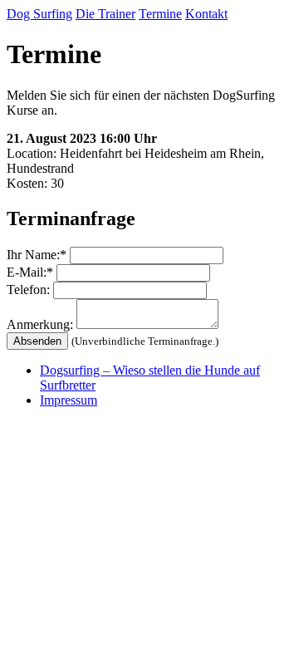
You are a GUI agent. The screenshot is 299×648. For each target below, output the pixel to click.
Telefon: (28, 289)
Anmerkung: (40, 324)
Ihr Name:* (36, 255)
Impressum (68, 400)
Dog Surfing (39, 14)
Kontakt (206, 14)
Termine (160, 14)
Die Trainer (105, 14)
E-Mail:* (30, 272)
